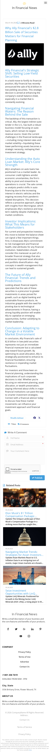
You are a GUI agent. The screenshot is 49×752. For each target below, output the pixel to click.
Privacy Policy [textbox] (24, 652)
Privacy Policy (24, 734)
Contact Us (24, 720)
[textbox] (24, 7)
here (30, 750)
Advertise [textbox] (24, 662)
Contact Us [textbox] (24, 667)
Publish (38, 477)
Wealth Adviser (17, 418)
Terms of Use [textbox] (24, 657)
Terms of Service (24, 727)
